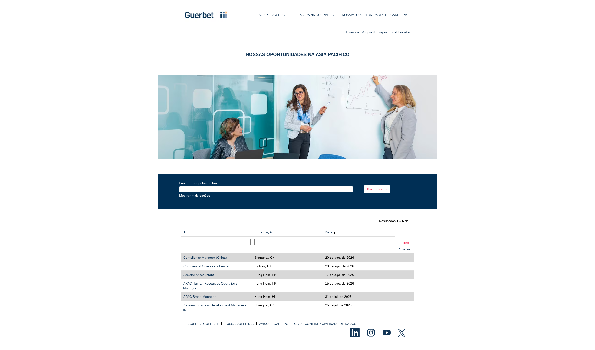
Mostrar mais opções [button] (194, 195)
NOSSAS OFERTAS (239, 324)
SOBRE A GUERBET (203, 324)
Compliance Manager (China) (205, 257)
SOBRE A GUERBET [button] (274, 15)
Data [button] (329, 232)
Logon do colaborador (393, 32)
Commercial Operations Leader (206, 266)
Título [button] (188, 232)
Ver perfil (368, 32)
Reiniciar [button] (403, 249)
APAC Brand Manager (199, 296)
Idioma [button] (351, 32)
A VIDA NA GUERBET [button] (316, 15)
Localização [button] (264, 232)
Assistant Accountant (198, 275)
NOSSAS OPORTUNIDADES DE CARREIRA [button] (375, 15)
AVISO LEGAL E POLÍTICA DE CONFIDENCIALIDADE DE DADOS (307, 324)
